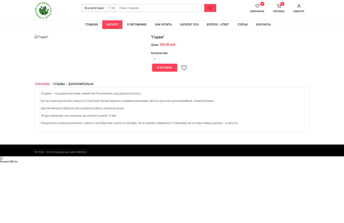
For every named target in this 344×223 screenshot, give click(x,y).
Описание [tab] (42, 84)
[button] (298, 8)
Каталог (112, 24)
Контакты (263, 24)
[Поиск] (210, 8)
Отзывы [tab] (59, 84)
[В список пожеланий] (184, 67)
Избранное (257, 8)
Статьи (242, 24)
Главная (91, 24)
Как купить (163, 24)
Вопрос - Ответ (218, 24)
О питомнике (137, 24)
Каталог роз (189, 24)
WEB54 (81, 152)
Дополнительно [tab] (81, 84)
